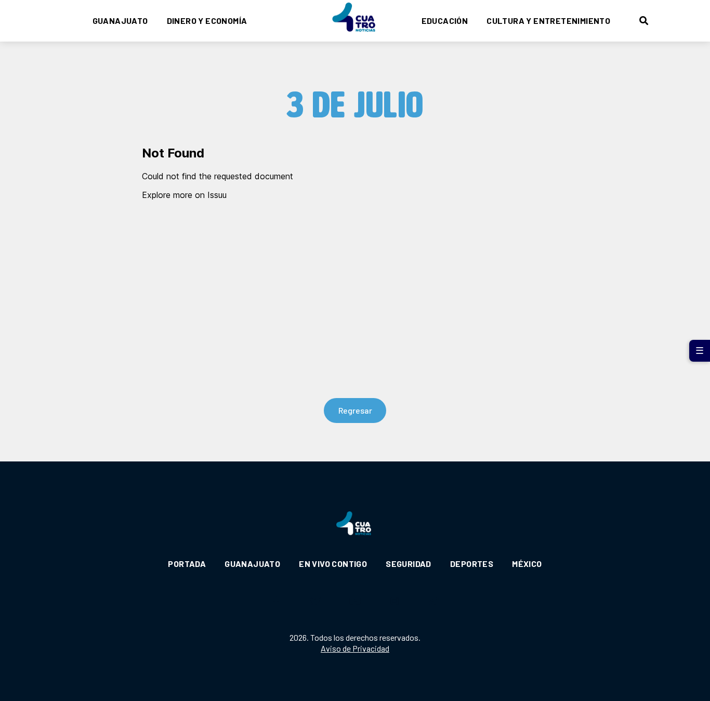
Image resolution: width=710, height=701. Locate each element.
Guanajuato (120, 20)
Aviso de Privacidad (355, 648)
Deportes (471, 563)
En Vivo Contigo (333, 563)
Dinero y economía (207, 20)
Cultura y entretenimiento (548, 20)
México (527, 563)
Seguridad (408, 563)
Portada (187, 563)
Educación (445, 20)
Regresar (355, 410)
